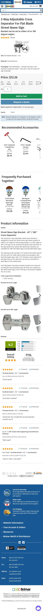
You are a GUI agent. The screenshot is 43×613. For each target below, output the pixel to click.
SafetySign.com (5, 14)
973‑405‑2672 (29, 107)
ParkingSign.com (35, 595)
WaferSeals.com (35, 596)
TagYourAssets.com (16, 596)
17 (12, 37)
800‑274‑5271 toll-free (16, 558)
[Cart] (41, 6)
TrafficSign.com (27, 595)
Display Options (13, 476)
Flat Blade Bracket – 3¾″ (12, 56)
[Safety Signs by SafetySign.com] (9, 6)
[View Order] (17, 8)
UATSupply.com (25, 596)
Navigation (2, 6)
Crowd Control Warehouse (17, 595)
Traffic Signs (14, 14)
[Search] (40, 10)
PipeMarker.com (7, 596)
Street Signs (23, 14)
